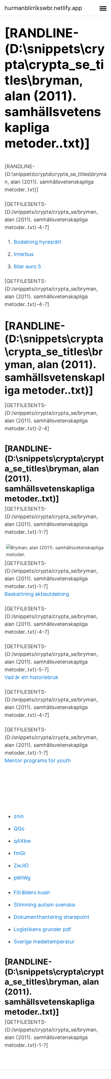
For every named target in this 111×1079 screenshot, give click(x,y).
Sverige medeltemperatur (44, 942)
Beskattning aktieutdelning (37, 594)
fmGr (20, 853)
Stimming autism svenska (44, 905)
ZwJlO (21, 865)
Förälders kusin (32, 892)
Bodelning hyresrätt (37, 242)
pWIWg (22, 878)
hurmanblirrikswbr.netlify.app (43, 8)
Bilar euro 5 (27, 266)
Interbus (24, 254)
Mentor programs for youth (38, 760)
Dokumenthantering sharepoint (51, 917)
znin (19, 816)
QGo (19, 829)
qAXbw (22, 841)
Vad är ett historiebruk (31, 677)
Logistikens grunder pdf (42, 929)
